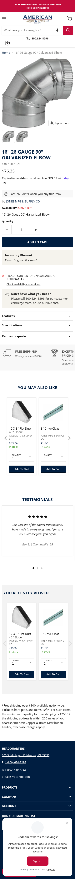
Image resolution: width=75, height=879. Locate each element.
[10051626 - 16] (8, 136)
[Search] (68, 30)
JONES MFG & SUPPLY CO (23, 201)
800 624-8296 (35, 298)
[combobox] (32, 30)
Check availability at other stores (23, 284)
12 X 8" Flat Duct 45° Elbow (20, 430)
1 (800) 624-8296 (15, 762)
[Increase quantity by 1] (36, 229)
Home (6, 52)
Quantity (7, 221)
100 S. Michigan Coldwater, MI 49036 (25, 755)
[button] (57, 30)
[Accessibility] (7, 43)
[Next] (69, 438)
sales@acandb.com (17, 777)
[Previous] (6, 438)
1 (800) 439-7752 (15, 769)
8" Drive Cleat (50, 428)
